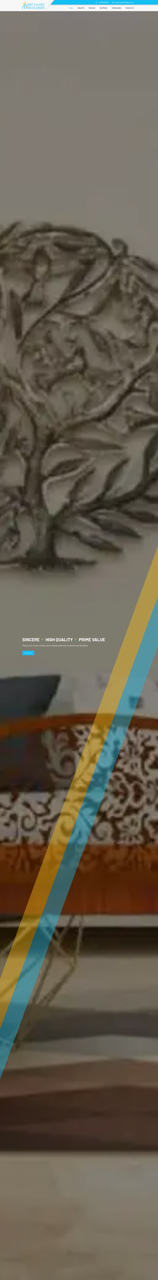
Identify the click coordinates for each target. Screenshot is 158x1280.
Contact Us (130, 8)
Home (71, 8)
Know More (28, 653)
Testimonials (116, 8)
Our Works (103, 8)
